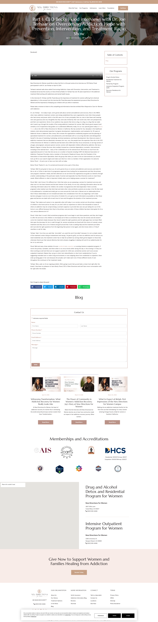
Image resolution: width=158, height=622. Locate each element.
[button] (36, 287)
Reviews (73, 601)
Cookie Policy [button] (68, 614)
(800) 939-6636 (96, 2)
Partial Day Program (112, 84)
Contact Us (94, 598)
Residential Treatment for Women (114, 80)
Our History (54, 598)
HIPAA (112, 598)
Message (34, 344)
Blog (107, 61)
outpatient (70, 246)
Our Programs (116, 71)
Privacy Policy (114, 595)
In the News (54, 603)
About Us (53, 595)
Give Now (93, 603)
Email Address (36, 337)
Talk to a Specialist (96, 595)
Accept (128, 615)
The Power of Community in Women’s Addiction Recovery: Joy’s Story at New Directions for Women (79, 403)
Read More (45, 422)
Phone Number (36, 330)
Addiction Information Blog (79, 598)
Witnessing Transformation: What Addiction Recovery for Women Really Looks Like (45, 401)
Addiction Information (74, 38)
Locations (93, 601)
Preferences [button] (33, 616)
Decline (114, 615)
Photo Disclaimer (115, 603)
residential (62, 246)
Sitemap (112, 601)
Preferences (101, 615)
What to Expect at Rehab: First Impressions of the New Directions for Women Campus (112, 401)
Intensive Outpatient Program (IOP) (115, 87)
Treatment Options (56, 601)
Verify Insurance (75, 595)
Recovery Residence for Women (113, 91)
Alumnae (73, 603)
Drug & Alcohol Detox (112, 77)
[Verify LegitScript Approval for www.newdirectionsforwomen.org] (59, 473)
